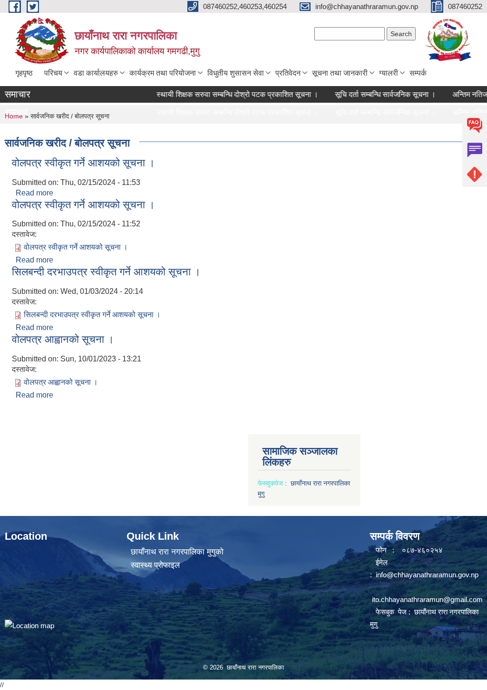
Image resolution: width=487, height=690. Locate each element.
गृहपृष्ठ (24, 73)
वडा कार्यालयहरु (96, 73)
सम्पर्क (418, 73)
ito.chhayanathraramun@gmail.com (427, 599)
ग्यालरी (388, 73)
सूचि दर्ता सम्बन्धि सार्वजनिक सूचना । (375, 94)
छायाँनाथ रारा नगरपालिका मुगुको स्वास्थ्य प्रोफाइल (177, 558)
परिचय (53, 73)
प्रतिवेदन (288, 73)
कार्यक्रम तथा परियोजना (162, 73)
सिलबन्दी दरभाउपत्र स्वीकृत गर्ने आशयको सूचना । (106, 272)
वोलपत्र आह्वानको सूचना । (63, 339)
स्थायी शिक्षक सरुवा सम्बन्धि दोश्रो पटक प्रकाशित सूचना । (228, 94)
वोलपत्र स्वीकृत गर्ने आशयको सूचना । (83, 163)
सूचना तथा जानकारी (340, 73)
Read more (34, 193)
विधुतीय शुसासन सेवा (235, 73)
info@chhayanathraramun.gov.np (427, 575)
